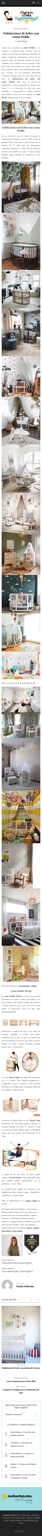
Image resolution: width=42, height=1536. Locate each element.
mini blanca (6, 1230)
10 (27, 683)
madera (36, 1227)
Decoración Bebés (9, 1515)
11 (31, 683)
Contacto (29, 1518)
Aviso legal (26, 1515)
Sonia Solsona (22, 41)
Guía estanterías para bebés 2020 (21, 1380)
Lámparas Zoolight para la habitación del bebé (21, 1389)
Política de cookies (18, 1518)
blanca (29, 1227)
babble (34, 985)
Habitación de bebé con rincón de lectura (21, 1368)
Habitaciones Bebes (21, 29)
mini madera (17, 1230)
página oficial (31, 1200)
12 (34, 683)
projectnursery (24, 985)
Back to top (19, 1531)
